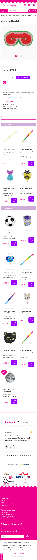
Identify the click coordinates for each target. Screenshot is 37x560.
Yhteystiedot (5, 498)
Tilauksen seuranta (8, 510)
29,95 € (6, 244)
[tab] (7, 455)
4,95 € (5, 163)
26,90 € (6, 283)
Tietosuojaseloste (7, 517)
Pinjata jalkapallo (8, 233)
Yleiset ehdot (6, 512)
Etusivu (3, 15)
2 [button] (18, 56)
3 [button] (21, 56)
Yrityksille (4, 505)
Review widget (13, 464)
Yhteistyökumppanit (8, 503)
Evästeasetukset (7, 514)
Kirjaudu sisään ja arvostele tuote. (11, 117)
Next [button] (32, 42)
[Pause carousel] (18, 458)
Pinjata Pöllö (24, 233)
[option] (18, 38)
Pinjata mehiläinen (26, 188)
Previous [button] (5, 42)
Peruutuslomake (7, 519)
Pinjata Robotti (8, 272)
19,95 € (5, 201)
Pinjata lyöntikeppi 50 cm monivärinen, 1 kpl (27, 151)
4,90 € (5, 324)
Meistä (3, 500)
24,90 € (23, 240)
